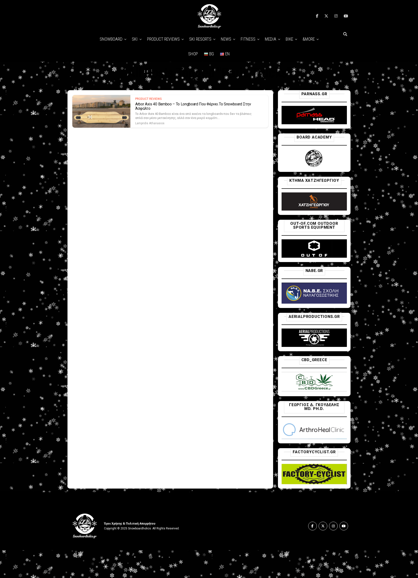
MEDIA (270, 39)
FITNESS (248, 39)
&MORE (309, 39)
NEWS (226, 39)
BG (211, 53)
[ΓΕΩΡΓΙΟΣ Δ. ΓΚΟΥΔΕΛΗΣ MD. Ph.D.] (314, 437)
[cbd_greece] (314, 390)
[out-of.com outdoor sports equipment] (314, 256)
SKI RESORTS (200, 39)
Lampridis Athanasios (149, 123)
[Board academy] (314, 166)
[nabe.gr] (314, 302)
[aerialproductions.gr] (314, 345)
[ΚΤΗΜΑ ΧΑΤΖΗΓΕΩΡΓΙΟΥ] (314, 209)
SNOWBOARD (111, 39)
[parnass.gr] (314, 123)
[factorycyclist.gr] (314, 483)
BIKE (289, 39)
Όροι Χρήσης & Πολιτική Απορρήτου (129, 523)
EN (227, 53)
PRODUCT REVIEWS (163, 39)
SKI (135, 39)
